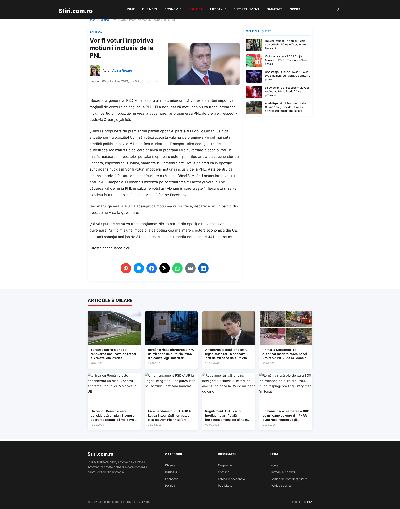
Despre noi (225, 465)
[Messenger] (139, 268)
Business (149, 9)
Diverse (170, 465)
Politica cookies (280, 485)
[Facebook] (151, 268)
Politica (196, 9)
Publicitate (225, 485)
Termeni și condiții (282, 472)
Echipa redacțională (231, 479)
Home (130, 9)
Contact (223, 472)
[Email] (190, 268)
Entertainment (246, 9)
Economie (173, 9)
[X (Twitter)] (164, 268)
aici (126, 248)
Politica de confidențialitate (288, 479)
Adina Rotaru (122, 71)
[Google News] (126, 268)
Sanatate (274, 9)
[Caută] (337, 9)
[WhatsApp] (177, 268)
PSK (309, 501)
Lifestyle (218, 9)
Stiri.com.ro (100, 454)
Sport (295, 9)
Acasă (91, 19)
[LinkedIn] (203, 268)
